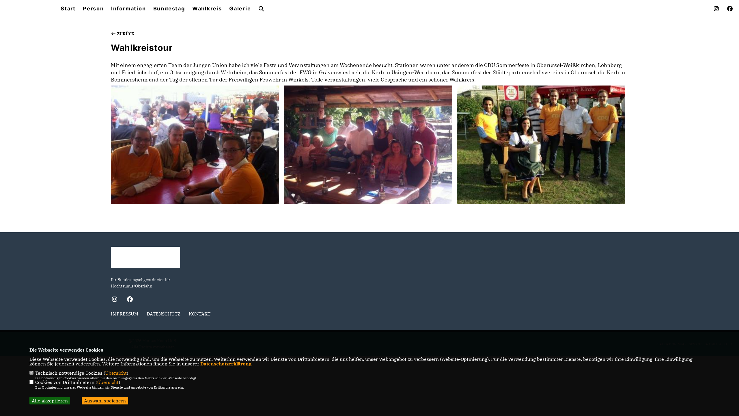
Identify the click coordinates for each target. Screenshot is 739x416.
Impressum (124, 314)
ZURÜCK (125, 33)
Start (68, 8)
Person (93, 8)
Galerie (240, 8)
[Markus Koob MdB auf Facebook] (129, 299)
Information (128, 8)
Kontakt (199, 314)
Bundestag (169, 8)
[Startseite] (145, 257)
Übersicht (116, 373)
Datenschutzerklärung (225, 364)
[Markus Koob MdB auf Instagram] (114, 299)
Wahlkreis (207, 8)
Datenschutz (163, 314)
